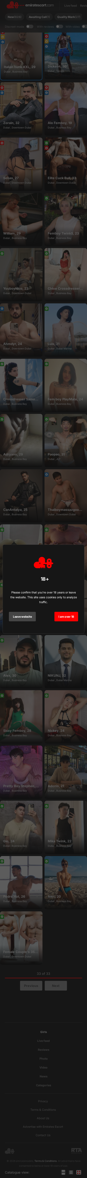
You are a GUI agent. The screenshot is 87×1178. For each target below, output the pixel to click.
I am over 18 (66, 616)
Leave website (22, 616)
